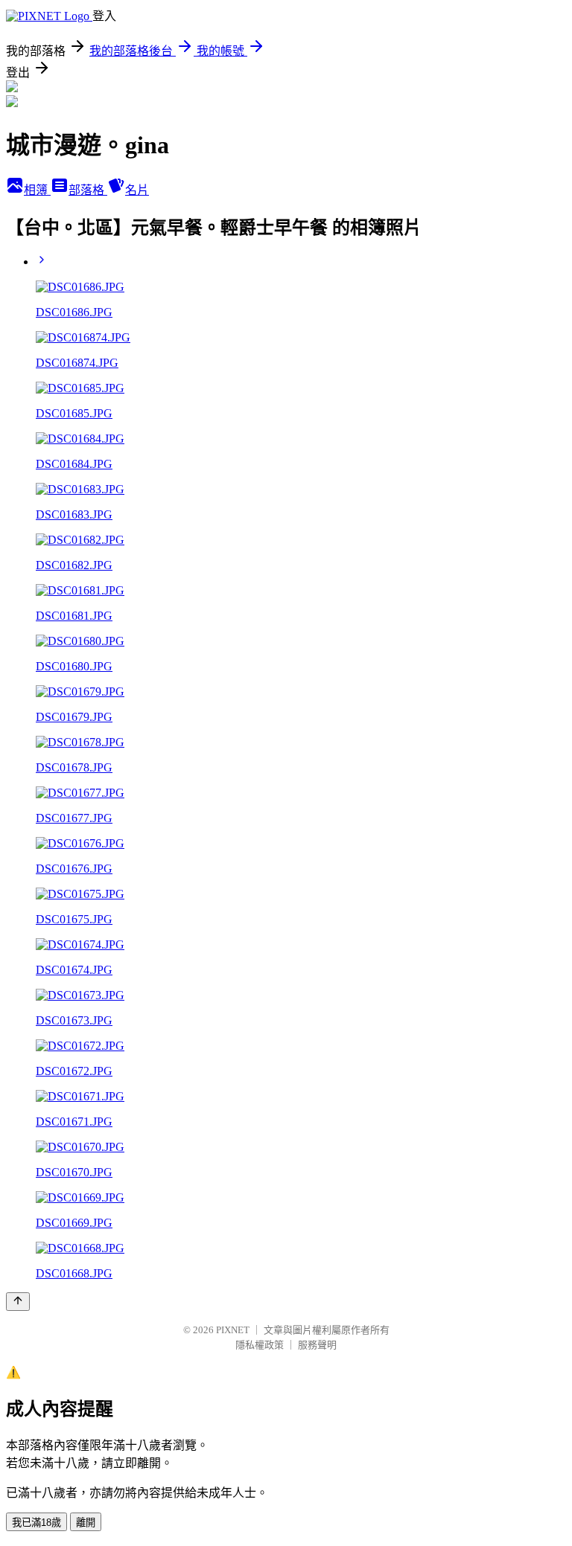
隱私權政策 (259, 1344)
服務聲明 (317, 1344)
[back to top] (18, 1301)
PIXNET (233, 1329)
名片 (137, 190)
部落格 (88, 190)
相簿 (37, 190)
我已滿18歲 (36, 1522)
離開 (85, 1522)
